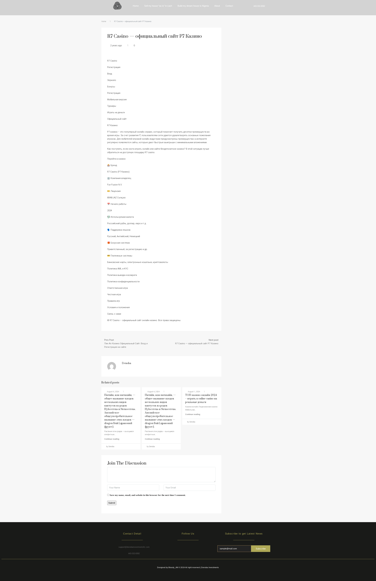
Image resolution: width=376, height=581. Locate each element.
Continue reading (111, 439)
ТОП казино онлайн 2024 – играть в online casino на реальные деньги (201, 399)
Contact (229, 6)
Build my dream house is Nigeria (193, 6)
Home (136, 6)
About (217, 6)
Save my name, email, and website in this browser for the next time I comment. (148, 495)
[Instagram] (188, 548)
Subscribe (261, 548)
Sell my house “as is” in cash (158, 6)
